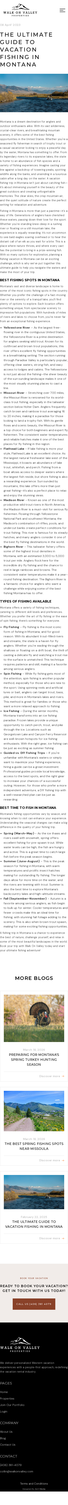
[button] (61, 10)
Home (4, 1392)
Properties (7, 1398)
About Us (6, 1432)
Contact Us (7, 1445)
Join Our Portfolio (12, 1405)
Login (3, 1411)
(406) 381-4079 (11, 1465)
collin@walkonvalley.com (16, 1471)
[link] (20, 10)
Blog (3, 1438)
